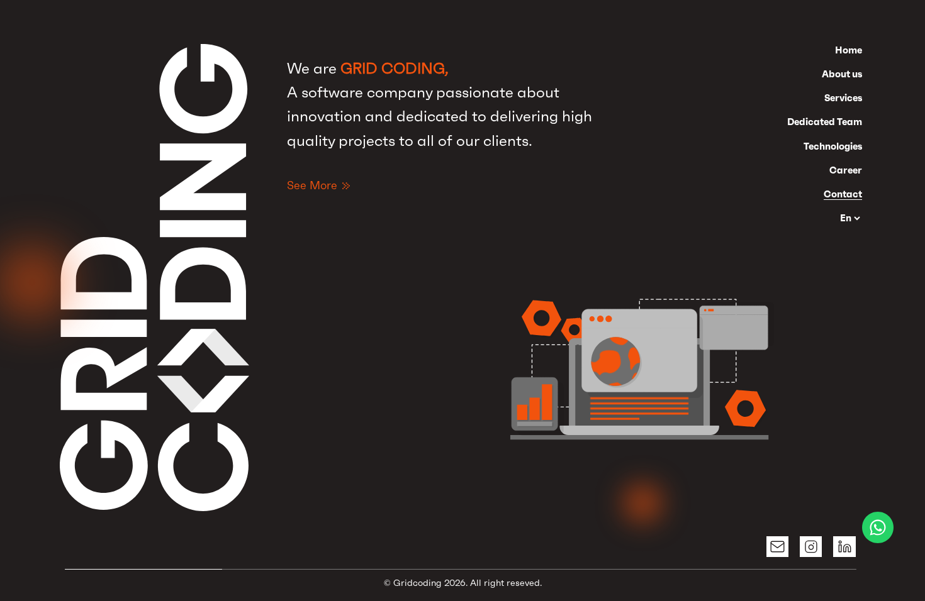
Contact (843, 194)
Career (845, 170)
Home (848, 50)
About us (842, 74)
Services (843, 98)
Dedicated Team (824, 122)
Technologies (833, 146)
